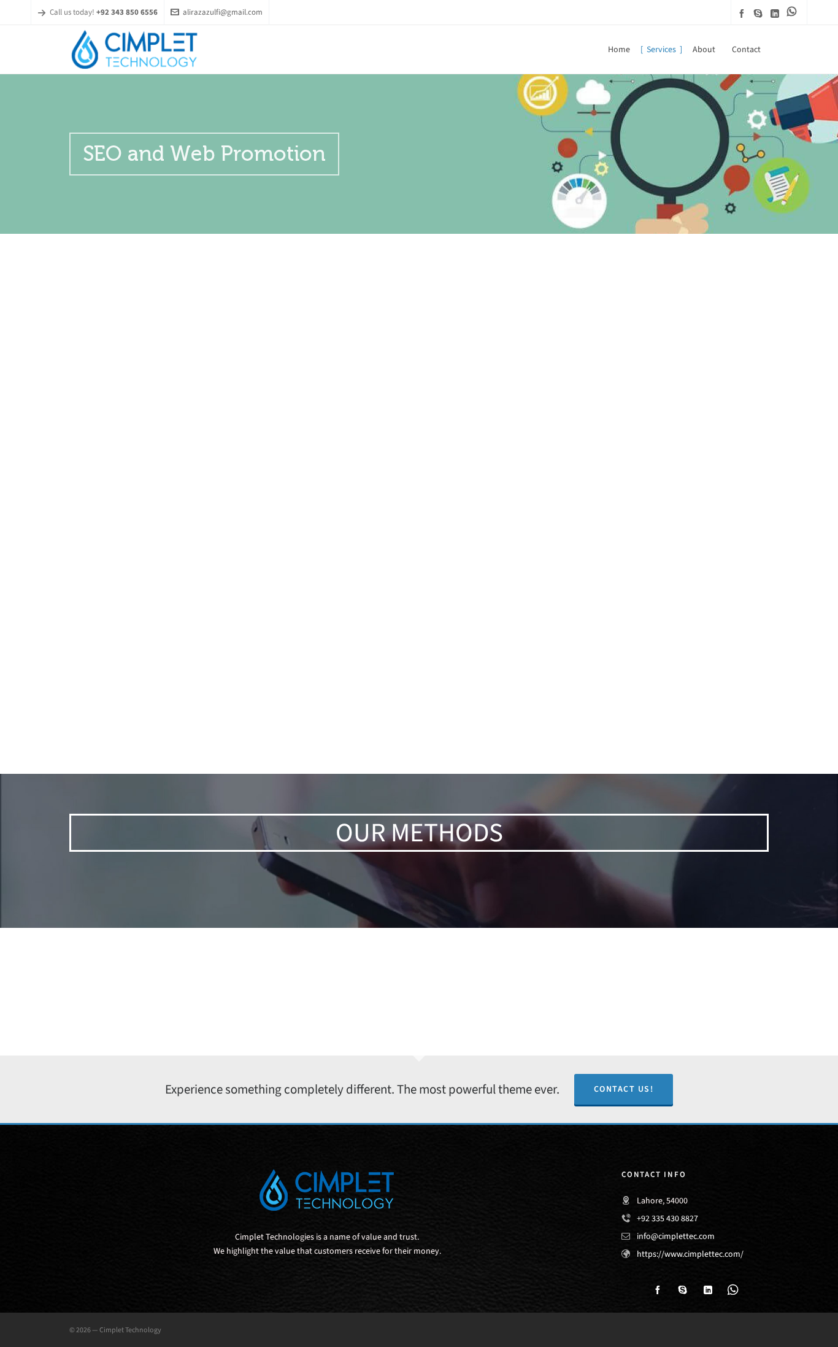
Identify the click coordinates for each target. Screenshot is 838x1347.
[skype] (760, 13)
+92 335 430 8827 (667, 1218)
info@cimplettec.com (676, 1236)
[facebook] (743, 13)
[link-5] (794, 11)
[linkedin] (777, 13)
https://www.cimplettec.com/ (690, 1254)
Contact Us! (624, 1089)
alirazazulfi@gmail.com (223, 12)
